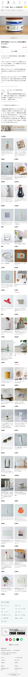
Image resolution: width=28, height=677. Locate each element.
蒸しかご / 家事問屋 (5, 263)
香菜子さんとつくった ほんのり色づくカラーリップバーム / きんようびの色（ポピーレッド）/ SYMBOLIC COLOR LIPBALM (7, 565)
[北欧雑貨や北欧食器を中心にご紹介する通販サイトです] (14, 7)
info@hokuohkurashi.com (6, 650)
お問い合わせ (17, 660)
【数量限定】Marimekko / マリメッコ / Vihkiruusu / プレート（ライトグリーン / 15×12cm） (21, 590)
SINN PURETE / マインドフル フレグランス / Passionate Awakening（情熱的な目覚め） (7, 178)
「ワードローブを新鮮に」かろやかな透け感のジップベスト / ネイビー (21, 200)
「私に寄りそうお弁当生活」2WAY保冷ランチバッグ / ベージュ (21, 310)
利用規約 (16, 662)
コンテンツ (14, 3)
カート (20, 3)
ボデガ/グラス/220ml (5, 243)
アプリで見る (13, 674)
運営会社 (2, 666)
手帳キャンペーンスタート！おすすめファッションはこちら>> (12, 10)
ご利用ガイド (3, 660)
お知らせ (2, 657)
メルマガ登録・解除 (18, 657)
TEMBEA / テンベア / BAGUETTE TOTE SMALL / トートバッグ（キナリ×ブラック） (7, 471)
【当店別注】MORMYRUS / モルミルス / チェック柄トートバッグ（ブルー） (7, 590)
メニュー (25, 3)
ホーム (3, 3)
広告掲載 (2, 662)
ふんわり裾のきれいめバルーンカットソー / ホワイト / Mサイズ (7, 333)
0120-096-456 (16, 650)
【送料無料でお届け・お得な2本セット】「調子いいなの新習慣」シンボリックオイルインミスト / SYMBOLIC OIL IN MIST (7, 495)
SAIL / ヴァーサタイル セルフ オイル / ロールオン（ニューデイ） (7, 519)
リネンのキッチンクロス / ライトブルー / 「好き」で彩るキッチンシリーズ (7, 286)
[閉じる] (17, 674)
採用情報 (16, 666)
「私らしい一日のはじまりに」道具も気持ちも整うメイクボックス (21, 178)
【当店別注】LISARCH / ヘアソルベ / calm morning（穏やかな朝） (21, 494)
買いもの (8, 3)
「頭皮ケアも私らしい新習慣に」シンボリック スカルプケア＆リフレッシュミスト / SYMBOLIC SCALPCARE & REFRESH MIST (7, 356)
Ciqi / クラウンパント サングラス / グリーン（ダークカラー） (7, 449)
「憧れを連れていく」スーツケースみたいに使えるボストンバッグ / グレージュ (21, 333)
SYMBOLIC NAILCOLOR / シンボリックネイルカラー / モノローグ (7, 153)
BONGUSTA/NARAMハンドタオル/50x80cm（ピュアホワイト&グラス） (7, 542)
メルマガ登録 (14, 51)
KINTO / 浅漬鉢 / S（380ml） (20, 243)
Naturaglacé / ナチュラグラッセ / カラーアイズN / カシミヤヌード (21, 542)
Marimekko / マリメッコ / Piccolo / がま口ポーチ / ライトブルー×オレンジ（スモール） (21, 519)
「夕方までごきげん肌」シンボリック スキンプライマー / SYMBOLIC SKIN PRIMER (21, 425)
